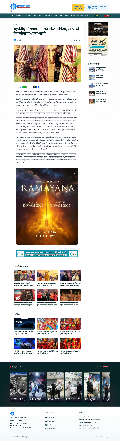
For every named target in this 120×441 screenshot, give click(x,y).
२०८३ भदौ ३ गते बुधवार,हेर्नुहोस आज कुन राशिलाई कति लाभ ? (70, 352)
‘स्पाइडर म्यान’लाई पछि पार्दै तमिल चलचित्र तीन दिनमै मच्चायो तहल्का (23, 304)
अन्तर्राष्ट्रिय (80, 16)
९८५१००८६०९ (18, 420)
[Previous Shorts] (97, 367)
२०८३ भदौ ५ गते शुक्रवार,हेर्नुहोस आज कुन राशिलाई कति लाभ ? (47, 333)
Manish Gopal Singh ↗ (104, 437)
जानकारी (18, 16)
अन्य (86, 16)
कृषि (61, 16)
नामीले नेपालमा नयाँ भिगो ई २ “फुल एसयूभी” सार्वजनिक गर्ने (23, 333)
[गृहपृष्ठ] (12, 15)
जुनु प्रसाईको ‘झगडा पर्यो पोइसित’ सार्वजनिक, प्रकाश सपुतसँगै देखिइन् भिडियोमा (23, 285)
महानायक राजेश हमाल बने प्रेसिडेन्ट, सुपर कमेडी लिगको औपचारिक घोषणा (47, 304)
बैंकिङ (56, 16)
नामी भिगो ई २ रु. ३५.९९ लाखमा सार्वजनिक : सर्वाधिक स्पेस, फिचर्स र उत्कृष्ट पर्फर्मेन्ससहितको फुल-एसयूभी (23, 353)
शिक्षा (66, 16)
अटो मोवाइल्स (37, 16)
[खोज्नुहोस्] (101, 15)
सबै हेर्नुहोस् (105, 367)
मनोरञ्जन (16, 25)
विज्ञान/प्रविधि (48, 16)
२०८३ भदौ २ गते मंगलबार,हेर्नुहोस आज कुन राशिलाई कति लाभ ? (47, 352)
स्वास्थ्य (73, 16)
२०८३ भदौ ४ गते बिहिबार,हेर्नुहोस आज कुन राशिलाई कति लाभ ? (70, 333)
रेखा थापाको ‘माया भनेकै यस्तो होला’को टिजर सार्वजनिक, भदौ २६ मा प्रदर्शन (70, 284)
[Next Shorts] (100, 367)
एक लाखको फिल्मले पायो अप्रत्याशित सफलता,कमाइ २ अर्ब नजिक (47, 284)
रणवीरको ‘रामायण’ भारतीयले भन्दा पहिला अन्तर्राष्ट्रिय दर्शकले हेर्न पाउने (69, 304)
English (107, 16)
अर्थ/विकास (28, 16)
